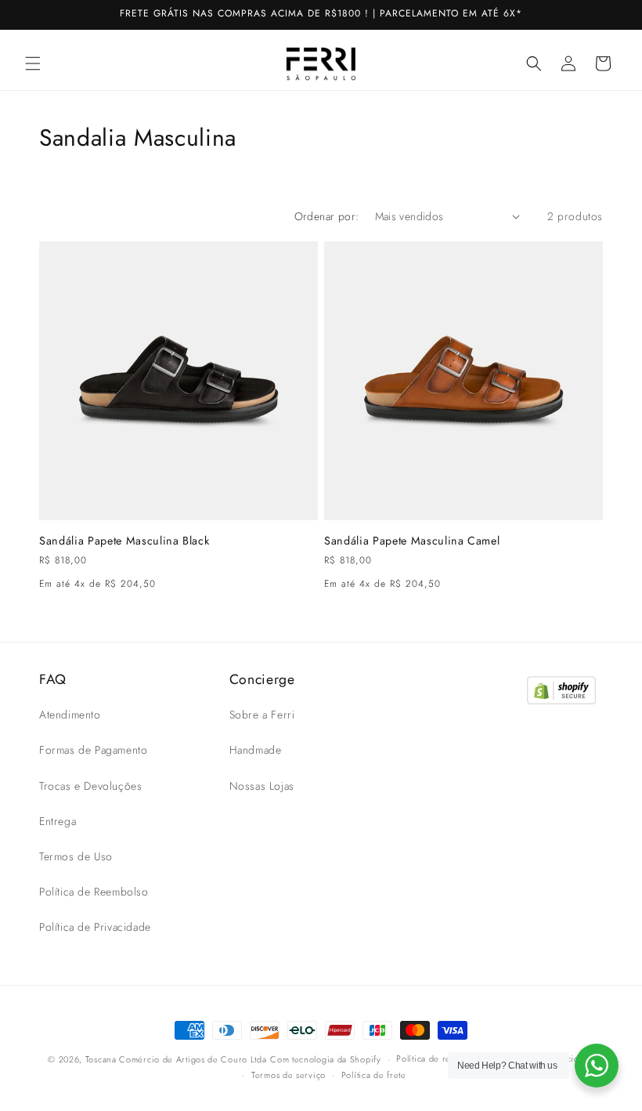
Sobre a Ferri (262, 714)
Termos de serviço (288, 1075)
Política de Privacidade (95, 927)
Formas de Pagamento (93, 750)
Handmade (255, 750)
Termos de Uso (76, 856)
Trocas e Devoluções (90, 786)
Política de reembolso (440, 1058)
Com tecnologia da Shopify (325, 1059)
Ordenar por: (326, 216)
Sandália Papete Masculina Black (124, 541)
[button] (33, 63)
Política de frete (373, 1075)
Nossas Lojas (261, 786)
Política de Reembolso (94, 891)
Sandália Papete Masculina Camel (412, 541)
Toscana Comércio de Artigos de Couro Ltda (176, 1059)
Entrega (57, 821)
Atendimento (70, 714)
